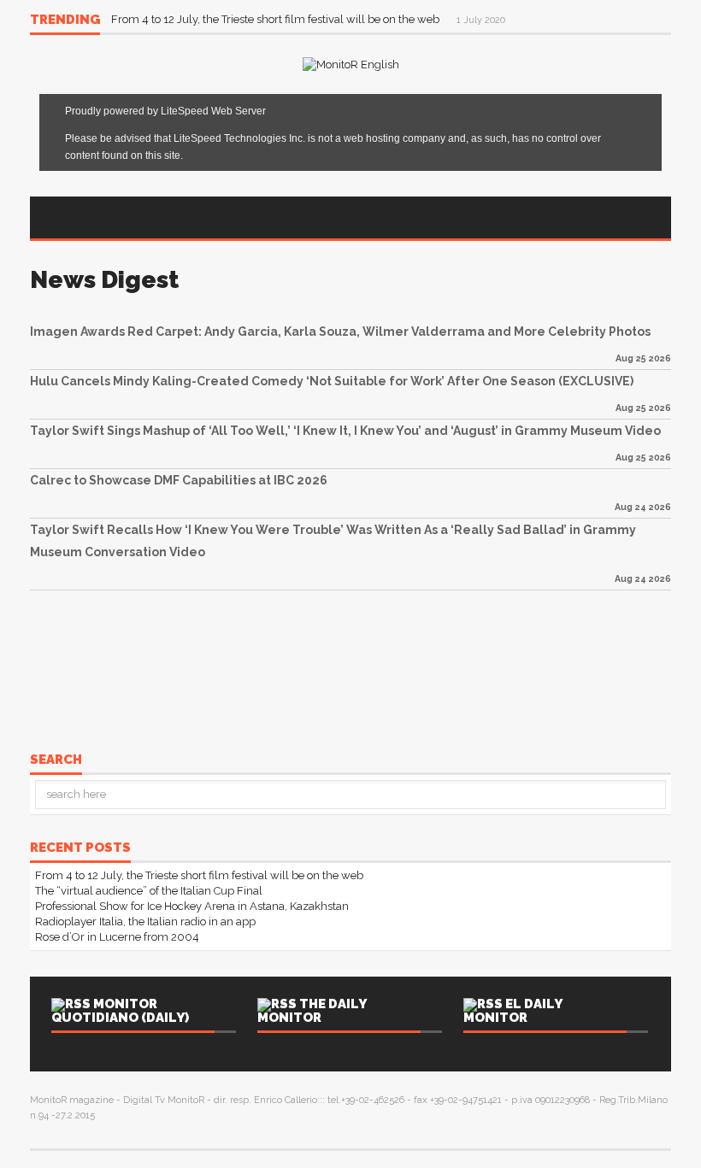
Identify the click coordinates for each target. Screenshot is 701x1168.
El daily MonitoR (512, 1010)
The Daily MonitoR (311, 1010)
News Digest (104, 280)
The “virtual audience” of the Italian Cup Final (148, 890)
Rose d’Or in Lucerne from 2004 (117, 936)
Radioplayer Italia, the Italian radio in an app (145, 921)
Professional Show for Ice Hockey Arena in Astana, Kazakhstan (192, 906)
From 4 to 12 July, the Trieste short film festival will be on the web (276, 19)
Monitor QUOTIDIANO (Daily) (120, 1010)
